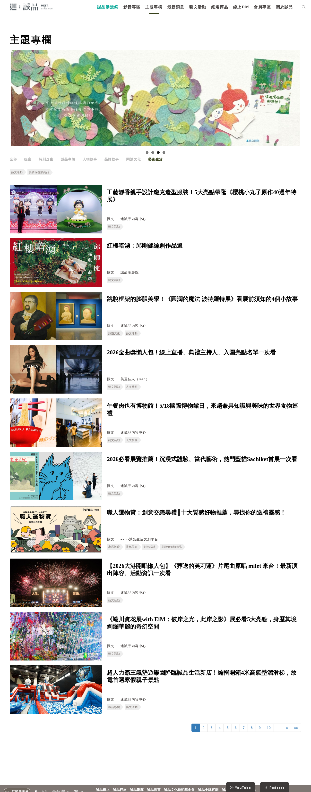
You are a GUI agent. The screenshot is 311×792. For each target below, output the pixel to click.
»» (296, 728)
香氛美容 (132, 547)
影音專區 (131, 7)
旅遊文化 (114, 333)
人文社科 (132, 386)
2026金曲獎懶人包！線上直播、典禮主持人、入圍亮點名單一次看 (191, 352)
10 (269, 728)
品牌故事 (111, 159)
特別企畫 (46, 159)
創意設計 (149, 547)
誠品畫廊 (137, 790)
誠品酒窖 (154, 790)
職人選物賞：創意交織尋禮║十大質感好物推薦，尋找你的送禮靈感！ (196, 512)
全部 (13, 159)
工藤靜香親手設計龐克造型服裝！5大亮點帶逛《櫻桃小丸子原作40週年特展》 (201, 196)
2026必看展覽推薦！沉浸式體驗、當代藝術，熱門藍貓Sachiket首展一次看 (202, 459)
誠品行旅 (120, 790)
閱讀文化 (133, 159)
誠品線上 (103, 790)
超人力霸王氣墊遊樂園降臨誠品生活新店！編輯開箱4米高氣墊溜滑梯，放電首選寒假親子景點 (201, 676)
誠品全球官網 (208, 790)
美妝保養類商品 (39, 172)
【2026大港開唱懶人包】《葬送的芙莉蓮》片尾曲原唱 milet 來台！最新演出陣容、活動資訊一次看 (202, 569)
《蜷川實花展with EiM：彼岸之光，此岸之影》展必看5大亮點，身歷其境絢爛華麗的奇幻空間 (202, 623)
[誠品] (31, 6)
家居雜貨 (114, 547)
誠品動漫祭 (108, 7)
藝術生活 (155, 159)
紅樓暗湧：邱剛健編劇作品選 (145, 245)
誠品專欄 (68, 159)
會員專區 (262, 7)
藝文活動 (197, 7)
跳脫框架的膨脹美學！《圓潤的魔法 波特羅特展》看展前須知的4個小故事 (202, 299)
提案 (28, 159)
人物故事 (90, 159)
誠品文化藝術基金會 (179, 790)
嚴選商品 (219, 7)
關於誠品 (284, 7)
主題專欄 (153, 7)
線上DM (241, 7)
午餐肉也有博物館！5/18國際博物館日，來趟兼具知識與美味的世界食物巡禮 (202, 409)
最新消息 (175, 7)
